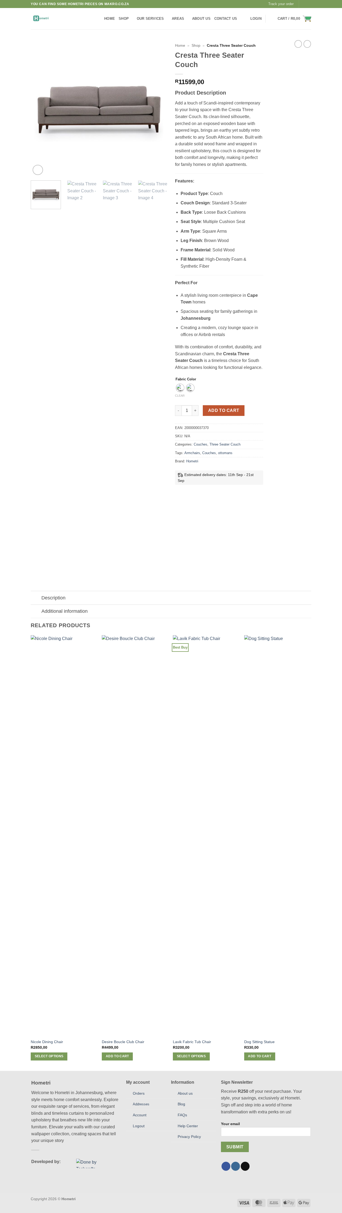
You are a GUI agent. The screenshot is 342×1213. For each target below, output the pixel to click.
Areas (178, 19)
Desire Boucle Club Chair (123, 1042)
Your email (230, 1124)
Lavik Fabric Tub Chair (192, 1042)
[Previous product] (307, 44)
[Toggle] (36, 598)
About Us (201, 19)
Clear (180, 395)
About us (185, 1093)
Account (139, 1115)
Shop (124, 19)
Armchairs (192, 453)
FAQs (182, 1115)
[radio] (180, 388)
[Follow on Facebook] (303, 4)
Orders (139, 1093)
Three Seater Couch (224, 444)
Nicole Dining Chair (47, 1042)
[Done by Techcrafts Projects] (92, 1163)
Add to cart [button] (117, 1056)
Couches (200, 444)
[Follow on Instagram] (308, 4)
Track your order (281, 4)
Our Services (150, 19)
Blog (181, 1104)
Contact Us (225, 19)
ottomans (225, 453)
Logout (139, 1126)
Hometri (192, 461)
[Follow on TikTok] (245, 1166)
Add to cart (223, 410)
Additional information (64, 611)
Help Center (188, 1126)
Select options (49, 1056)
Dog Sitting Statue (259, 1042)
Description (53, 597)
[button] (256, 19)
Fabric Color (186, 379)
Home (109, 19)
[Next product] (298, 44)
